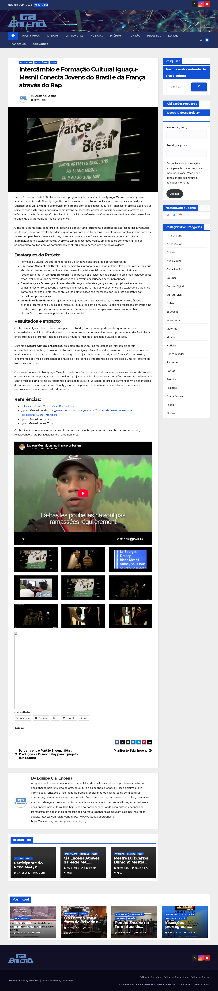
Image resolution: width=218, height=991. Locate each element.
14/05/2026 (73, 928)
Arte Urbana (26, 62)
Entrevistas (75, 35)
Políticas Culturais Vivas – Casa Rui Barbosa (47, 406)
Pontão (134, 35)
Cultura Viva (174, 294)
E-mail (177, 145)
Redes (53, 62)
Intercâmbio (41, 62)
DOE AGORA (41, 44)
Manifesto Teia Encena (130, 750)
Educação (172, 311)
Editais (173, 35)
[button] (201, 39)
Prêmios (116, 35)
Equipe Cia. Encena (45, 95)
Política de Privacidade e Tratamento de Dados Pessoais (147, 984)
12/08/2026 (23, 932)
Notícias (97, 35)
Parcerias (18, 44)
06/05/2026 (124, 932)
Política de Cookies (200, 977)
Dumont (40, 873)
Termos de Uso (202, 984)
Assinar (174, 193)
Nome (176, 127)
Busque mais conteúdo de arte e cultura (186, 73)
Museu (170, 337)
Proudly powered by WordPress (24, 980)
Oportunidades (175, 354)
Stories (170, 413)
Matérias (171, 328)
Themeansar (68, 980)
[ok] (199, 87)
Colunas (171, 277)
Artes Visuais (174, 244)
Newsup (54, 980)
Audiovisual (173, 261)
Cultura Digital (175, 286)
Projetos (154, 35)
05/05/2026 (175, 932)
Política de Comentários (176, 977)
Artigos (53, 35)
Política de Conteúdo (150, 977)
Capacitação (71, 854)
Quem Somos (31, 35)
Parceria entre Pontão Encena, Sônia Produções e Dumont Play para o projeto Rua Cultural (48, 754)
